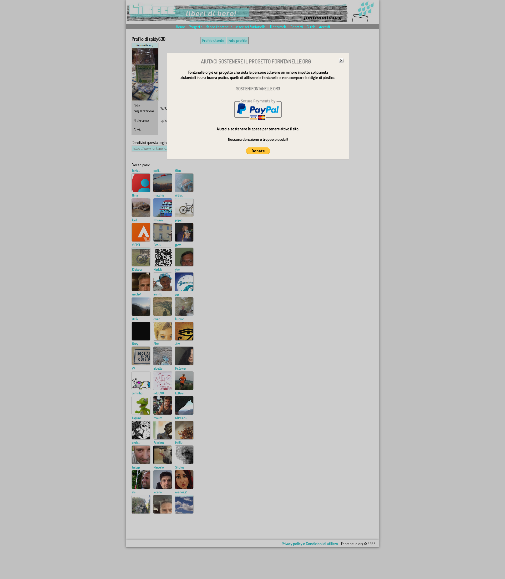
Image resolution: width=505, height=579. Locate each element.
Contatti (296, 26)
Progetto (196, 26)
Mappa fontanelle (219, 26)
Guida (311, 26)
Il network (278, 26)
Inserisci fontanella (250, 26)
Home (180, 26)
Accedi (324, 26)
